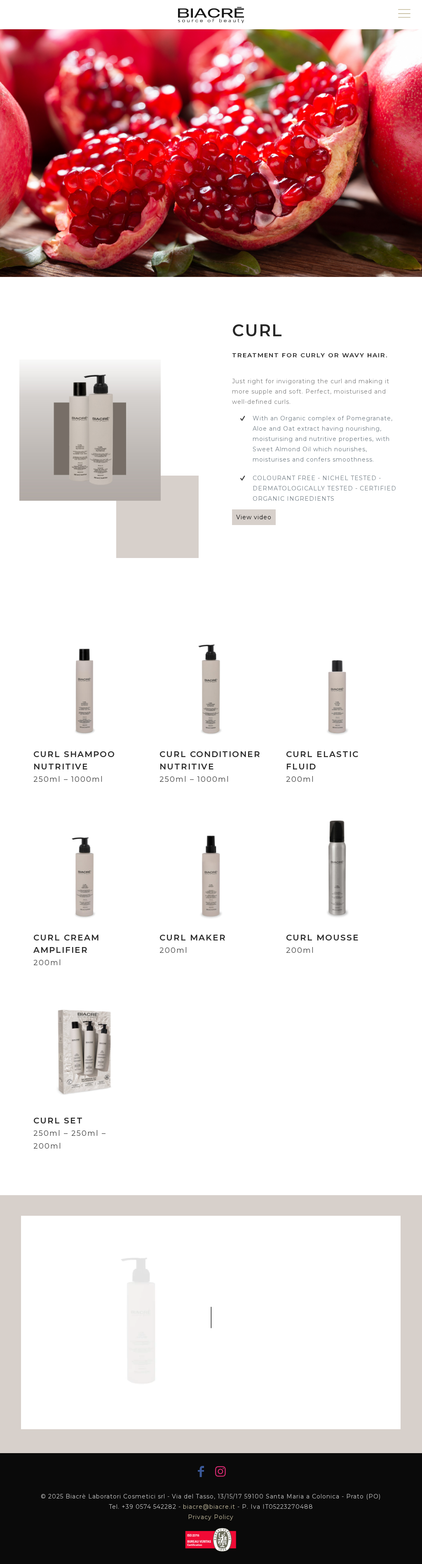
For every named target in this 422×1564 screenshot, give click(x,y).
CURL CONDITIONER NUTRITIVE (210, 766)
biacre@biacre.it (209, 1506)
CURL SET (69, 1133)
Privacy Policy (211, 1517)
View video (254, 517)
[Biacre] (211, 14)
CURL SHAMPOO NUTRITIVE (74, 766)
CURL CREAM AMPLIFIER (66, 950)
